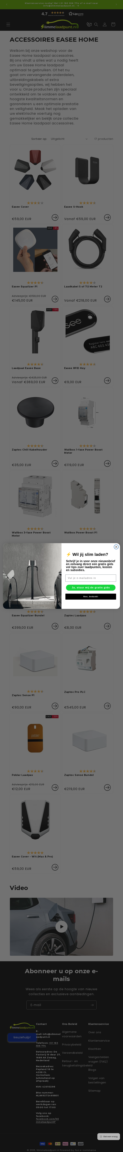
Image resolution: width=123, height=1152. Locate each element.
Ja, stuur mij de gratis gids (91, 587)
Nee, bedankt (90, 597)
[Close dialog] (116, 547)
